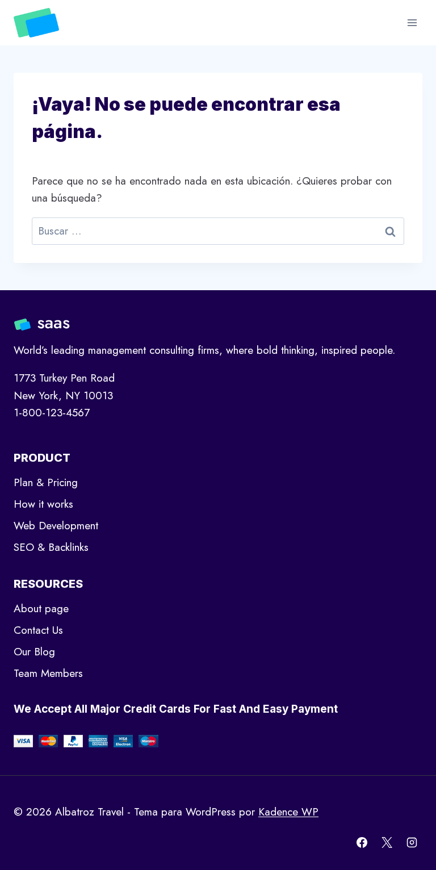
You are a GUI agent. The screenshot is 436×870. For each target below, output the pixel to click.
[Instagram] (411, 842)
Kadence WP (288, 811)
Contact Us (38, 630)
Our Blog (34, 651)
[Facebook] (362, 842)
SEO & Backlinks (51, 547)
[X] (386, 842)
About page (41, 608)
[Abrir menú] (411, 22)
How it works (43, 504)
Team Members (48, 673)
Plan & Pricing (46, 482)
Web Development (56, 525)
